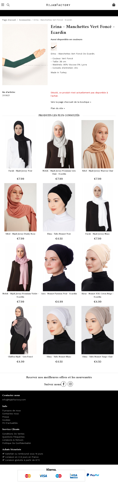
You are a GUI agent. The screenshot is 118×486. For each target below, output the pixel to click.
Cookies (6, 420)
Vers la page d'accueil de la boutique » (71, 102)
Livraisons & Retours (12, 440)
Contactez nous (10, 413)
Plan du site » (58, 108)
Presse (5, 417)
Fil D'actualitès (10, 423)
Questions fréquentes (13, 437)
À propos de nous (11, 410)
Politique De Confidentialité (16, 443)
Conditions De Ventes (13, 433)
